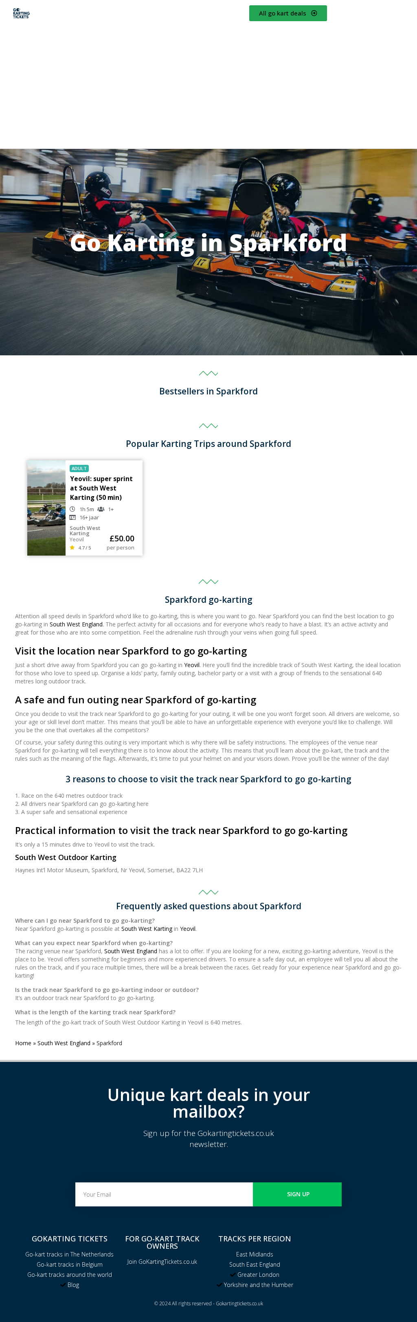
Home (23, 1043)
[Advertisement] (208, 83)
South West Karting (146, 928)
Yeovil (192, 665)
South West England (76, 624)
